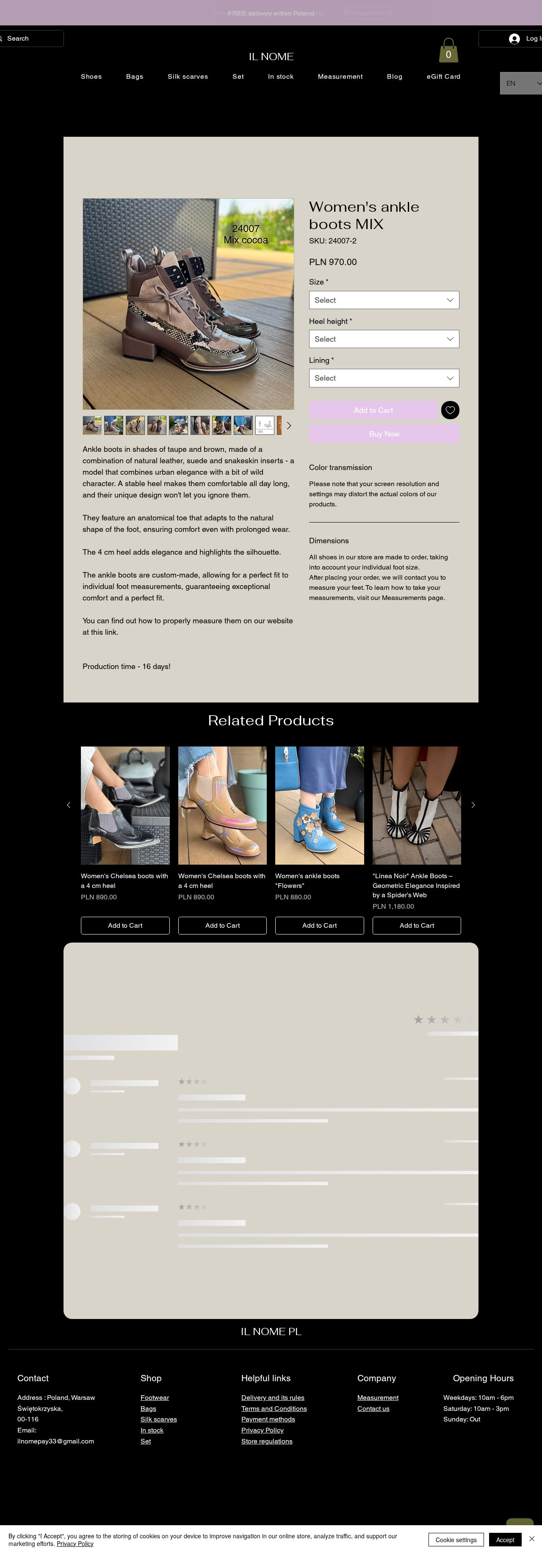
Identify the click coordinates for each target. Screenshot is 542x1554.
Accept (505, 1539)
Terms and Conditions (274, 1409)
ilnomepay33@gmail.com (55, 1441)
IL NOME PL (271, 1331)
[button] (448, 50)
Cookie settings (456, 1539)
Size (319, 281)
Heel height (330, 321)
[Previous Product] (69, 805)
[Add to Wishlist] (450, 410)
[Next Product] (473, 805)
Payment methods (268, 1419)
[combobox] (384, 300)
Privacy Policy (75, 1543)
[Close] (532, 1539)
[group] (271, 840)
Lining (321, 360)
